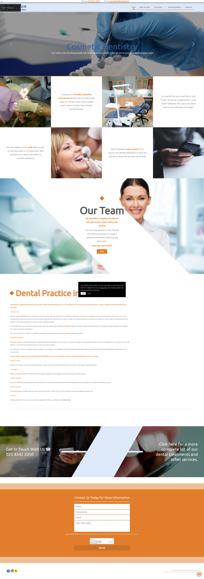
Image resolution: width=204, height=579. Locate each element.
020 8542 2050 (94, 1)
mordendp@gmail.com (119, 1)
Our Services (158, 7)
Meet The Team (145, 7)
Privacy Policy (103, 287)
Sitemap (196, 571)
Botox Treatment (8, 8)
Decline (89, 293)
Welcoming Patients (174, 7)
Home (134, 7)
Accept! (83, 293)
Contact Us (188, 7)
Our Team (102, 210)
